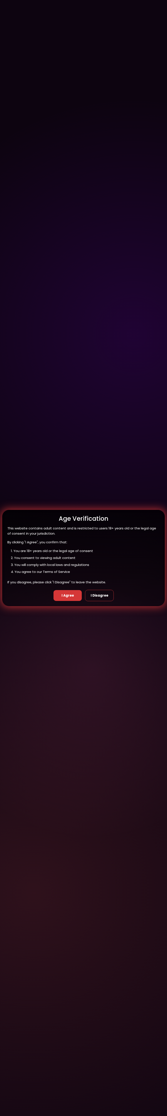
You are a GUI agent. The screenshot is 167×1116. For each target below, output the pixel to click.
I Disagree (99, 595)
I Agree (68, 595)
